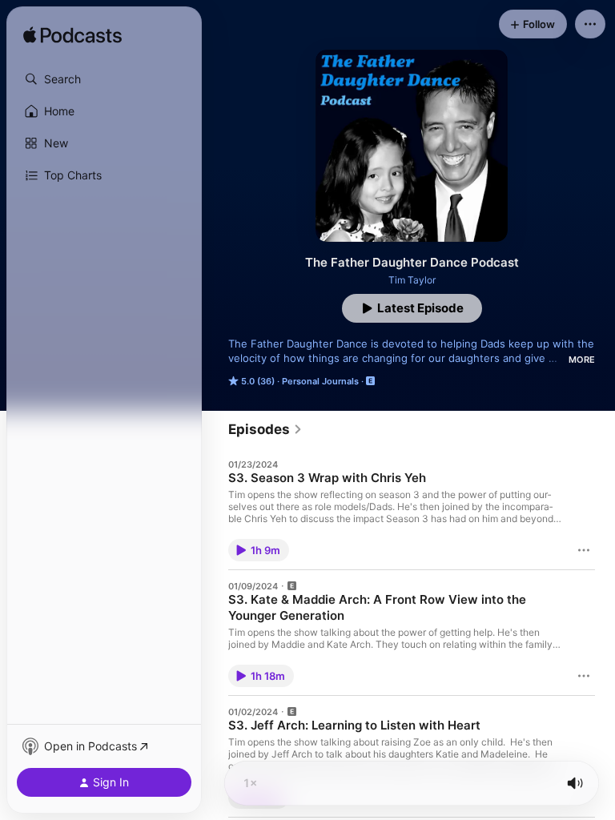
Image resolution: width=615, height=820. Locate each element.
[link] (265, 429)
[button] (104, 79)
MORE (582, 359)
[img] (72, 36)
